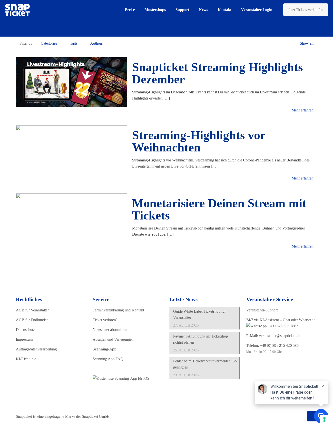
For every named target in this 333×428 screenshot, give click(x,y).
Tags (73, 43)
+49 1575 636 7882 (282, 326)
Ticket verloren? (105, 320)
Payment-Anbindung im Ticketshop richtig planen (200, 339)
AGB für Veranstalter (32, 310)
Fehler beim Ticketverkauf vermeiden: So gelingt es (205, 364)
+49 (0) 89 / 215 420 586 (279, 345)
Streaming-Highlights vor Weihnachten (198, 141)
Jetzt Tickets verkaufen (305, 10)
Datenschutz (25, 330)
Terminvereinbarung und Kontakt (118, 310)
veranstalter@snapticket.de (279, 336)
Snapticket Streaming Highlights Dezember (217, 73)
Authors (96, 43)
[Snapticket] (17, 10)
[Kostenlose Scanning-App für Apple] (121, 378)
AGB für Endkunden (32, 320)
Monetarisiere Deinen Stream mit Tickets (219, 209)
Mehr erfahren (302, 110)
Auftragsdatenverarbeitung (36, 349)
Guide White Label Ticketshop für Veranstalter (199, 314)
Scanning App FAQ (108, 359)
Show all (306, 43)
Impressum (24, 339)
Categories (49, 43)
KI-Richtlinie (26, 359)
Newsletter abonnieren (110, 330)
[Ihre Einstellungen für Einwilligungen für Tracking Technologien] (324, 419)
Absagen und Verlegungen (113, 339)
